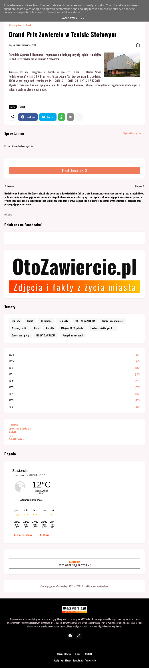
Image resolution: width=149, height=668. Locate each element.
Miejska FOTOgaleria (72, 328)
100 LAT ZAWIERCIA (85, 321)
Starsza (138, 186)
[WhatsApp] (61, 117)
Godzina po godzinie (23, 535)
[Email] (70, 117)
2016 (74, 380)
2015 (74, 387)
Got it (85, 17)
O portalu (13, 425)
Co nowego (46, 321)
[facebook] (70, 636)
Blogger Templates (74, 660)
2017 (74, 374)
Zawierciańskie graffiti (102, 328)
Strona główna (15, 25)
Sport (28, 25)
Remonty (63, 321)
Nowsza (10, 186)
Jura (11, 435)
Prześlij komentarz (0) (74, 170)
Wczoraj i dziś (19, 328)
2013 (74, 400)
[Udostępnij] (137, 45)
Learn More (69, 17)
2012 (74, 407)
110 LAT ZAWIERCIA (45, 335)
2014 (74, 393)
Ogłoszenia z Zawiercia (20, 428)
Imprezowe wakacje (112, 321)
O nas (77, 654)
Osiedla (50, 328)
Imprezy (16, 321)
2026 (74, 354)
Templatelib (90, 660)
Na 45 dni (44, 535)
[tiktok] (79, 636)
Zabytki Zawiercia (17, 439)
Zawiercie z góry (20, 335)
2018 (74, 367)
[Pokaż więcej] (79, 117)
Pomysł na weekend (73, 335)
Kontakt (12, 432)
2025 (74, 361)
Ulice (36, 328)
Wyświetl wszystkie (132, 133)
